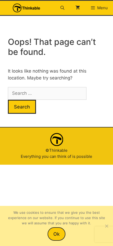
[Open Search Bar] (62, 8)
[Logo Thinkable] (26, 8)
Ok (56, 234)
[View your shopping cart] (77, 8)
